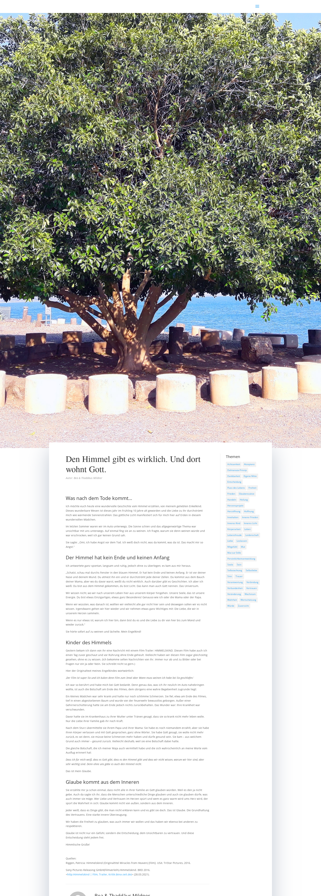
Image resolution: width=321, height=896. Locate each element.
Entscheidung (234, 481)
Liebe (230, 540)
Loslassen (242, 540)
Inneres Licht (250, 523)
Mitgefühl (232, 546)
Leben (247, 529)
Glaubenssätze (246, 493)
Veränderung (234, 594)
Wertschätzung (248, 599)
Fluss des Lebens (236, 487)
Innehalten (232, 517)
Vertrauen (251, 588)
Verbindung (252, 582)
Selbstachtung (234, 570)
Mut (243, 546)
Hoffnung (249, 511)
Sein (239, 564)
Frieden (231, 493)
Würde (230, 605)
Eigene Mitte (250, 476)
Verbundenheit (235, 588)
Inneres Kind (233, 523)
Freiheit (252, 487)
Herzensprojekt (235, 505)
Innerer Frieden (250, 517)
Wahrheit (232, 599)
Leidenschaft (252, 535)
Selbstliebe (251, 570)
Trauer (239, 576)
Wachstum (250, 594)
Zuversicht (243, 605)
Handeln (231, 499)
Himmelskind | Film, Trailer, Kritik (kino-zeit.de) (102, 874)
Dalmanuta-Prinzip (237, 470)
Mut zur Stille (234, 552)
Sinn (229, 576)
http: (70, 874)
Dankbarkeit (233, 476)
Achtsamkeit (233, 464)
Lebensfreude (234, 535)
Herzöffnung (233, 511)
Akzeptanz (249, 464)
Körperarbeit (234, 529)
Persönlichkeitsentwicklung (241, 558)
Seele (230, 564)
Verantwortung (235, 582)
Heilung (244, 499)
